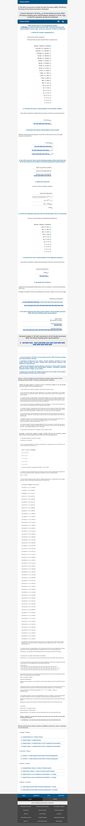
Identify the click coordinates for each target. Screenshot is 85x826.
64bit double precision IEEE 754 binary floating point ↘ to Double (40, 789)
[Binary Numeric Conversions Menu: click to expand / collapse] (59, 21)
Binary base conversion (26, 806)
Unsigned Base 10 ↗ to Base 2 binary (33, 737)
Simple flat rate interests (59, 817)
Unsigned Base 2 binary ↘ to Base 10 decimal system (37, 768)
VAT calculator (42, 813)
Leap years (59, 813)
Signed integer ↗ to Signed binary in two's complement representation (41, 746)
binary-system (24, 2)
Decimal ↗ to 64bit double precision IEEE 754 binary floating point (40, 758)
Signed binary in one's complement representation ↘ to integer (39, 774)
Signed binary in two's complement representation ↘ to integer (39, 777)
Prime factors (26, 810)
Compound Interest (42, 817)
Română (55, 799)
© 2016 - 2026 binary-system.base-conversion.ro (42, 802)
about (23, 795)
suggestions (36, 795)
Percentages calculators (59, 806)
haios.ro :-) (26, 821)
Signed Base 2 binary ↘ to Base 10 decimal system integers (39, 771)
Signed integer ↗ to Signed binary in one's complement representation (41, 743)
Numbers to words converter (42, 806)
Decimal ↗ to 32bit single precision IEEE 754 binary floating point (40, 755)
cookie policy (61, 795)
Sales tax (26, 813)
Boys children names (42, 821)
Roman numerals (42, 810)
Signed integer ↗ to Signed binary (32, 740)
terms (48, 795)
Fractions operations (59, 810)
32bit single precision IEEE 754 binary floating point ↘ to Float (39, 786)
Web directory (59, 821)
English (30, 799)
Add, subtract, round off (26, 817)
